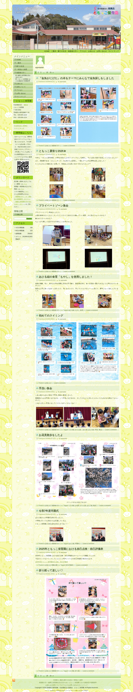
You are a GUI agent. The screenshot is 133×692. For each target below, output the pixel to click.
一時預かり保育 (21, 69)
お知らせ (91, 51)
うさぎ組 (71, 429)
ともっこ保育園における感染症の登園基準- (83, 682)
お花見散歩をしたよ (51, 434)
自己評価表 (69, 565)
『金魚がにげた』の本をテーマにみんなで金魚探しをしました (76, 78)
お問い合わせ (102, 51)
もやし (77, 310)
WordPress (52, 690)
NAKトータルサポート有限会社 (81, 690)
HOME (46, 51)
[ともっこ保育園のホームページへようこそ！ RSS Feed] (13, 680)
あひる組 (71, 310)
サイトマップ (113, 51)
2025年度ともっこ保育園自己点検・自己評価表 (51, 562)
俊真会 (26, 105)
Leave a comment (69, 145)
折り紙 (77, 671)
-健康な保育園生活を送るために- (58, 682)
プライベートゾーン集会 (53, 205)
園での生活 (62, 51)
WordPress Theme (61, 690)
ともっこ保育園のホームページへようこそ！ (46, 8)
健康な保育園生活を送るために (23, 76)
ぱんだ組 (91, 429)
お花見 (77, 505)
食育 (81, 310)
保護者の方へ (73, 51)
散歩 (94, 505)
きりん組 (78, 429)
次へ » (52, 72)
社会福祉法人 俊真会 (20, 126)
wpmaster (63, 81)
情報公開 (19, 214)
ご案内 (53, 51)
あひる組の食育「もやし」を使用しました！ (65, 276)
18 (47, 72)
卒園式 (77, 543)
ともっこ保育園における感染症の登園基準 (23, 80)
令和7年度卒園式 (49, 510)
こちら (25, 184)
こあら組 (84, 429)
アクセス (83, 51)
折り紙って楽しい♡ (51, 570)
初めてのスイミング (51, 315)
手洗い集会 (45, 388)
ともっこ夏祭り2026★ (52, 150)
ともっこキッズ (19, 128)
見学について (21, 87)
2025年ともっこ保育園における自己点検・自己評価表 (71, 548)
